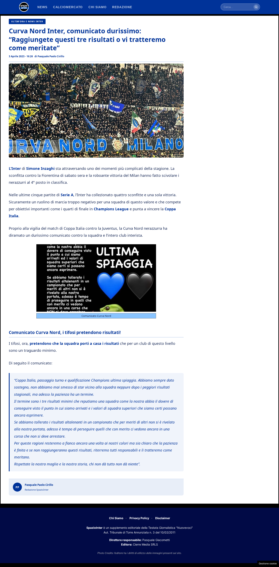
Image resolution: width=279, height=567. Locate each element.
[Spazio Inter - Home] (24, 7)
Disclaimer (162, 518)
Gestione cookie (268, 563)
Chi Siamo (116, 518)
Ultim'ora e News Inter (27, 21)
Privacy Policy (139, 518)
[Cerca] (256, 7)
